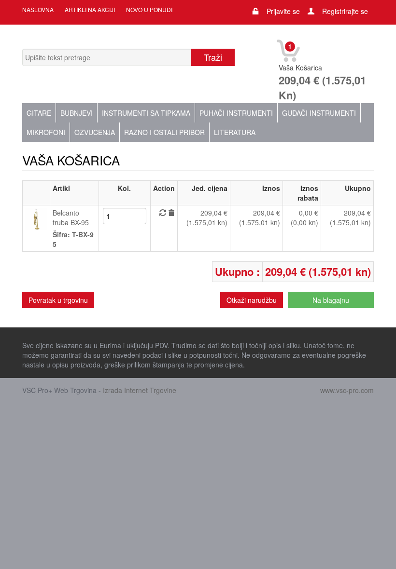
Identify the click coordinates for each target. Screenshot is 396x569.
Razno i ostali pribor (164, 132)
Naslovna (38, 9)
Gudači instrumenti (319, 113)
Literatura (234, 132)
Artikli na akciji (90, 9)
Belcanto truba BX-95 (71, 217)
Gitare (39, 113)
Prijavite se (283, 11)
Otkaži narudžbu (251, 300)
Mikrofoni (46, 132)
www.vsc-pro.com (347, 390)
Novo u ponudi (149, 9)
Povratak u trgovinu (58, 300)
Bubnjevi (76, 113)
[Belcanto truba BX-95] (36, 218)
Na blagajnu (330, 300)
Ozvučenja (94, 132)
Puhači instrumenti (236, 113)
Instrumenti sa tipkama (146, 113)
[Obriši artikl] (171, 212)
